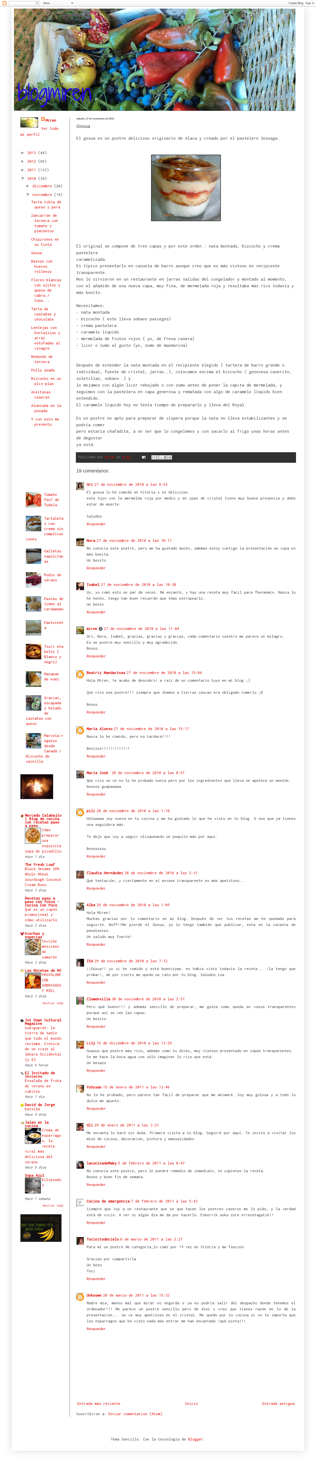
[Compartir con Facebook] (166, 457)
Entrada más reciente (98, 1403)
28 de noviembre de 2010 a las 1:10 (133, 810)
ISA (90, 961)
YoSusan (94, 1087)
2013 (32, 152)
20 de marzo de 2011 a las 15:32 (136, 1295)
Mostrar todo (53, 1003)
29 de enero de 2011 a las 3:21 (126, 1125)
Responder (96, 524)
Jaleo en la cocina (37, 1124)
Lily (91, 1043)
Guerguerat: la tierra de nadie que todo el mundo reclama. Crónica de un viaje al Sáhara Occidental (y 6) (43, 1044)
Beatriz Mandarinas (106, 672)
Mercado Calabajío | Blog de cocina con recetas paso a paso (43, 820)
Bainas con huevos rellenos (42, 266)
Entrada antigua (278, 1403)
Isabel (93, 584)
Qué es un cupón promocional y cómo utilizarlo (41, 914)
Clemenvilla (98, 999)
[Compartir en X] (162, 457)
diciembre (43, 186)
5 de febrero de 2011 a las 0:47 (151, 1163)
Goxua (36, 253)
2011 (32, 170)
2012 (32, 161)
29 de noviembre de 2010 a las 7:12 (130, 961)
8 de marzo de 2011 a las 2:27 (151, 1239)
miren (92, 628)
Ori (90, 484)
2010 (32, 178)
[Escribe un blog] (157, 457)
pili (91, 810)
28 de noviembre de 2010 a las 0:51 (148, 772)
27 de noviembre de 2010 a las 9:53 (130, 484)
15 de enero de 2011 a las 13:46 (136, 1087)
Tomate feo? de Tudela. (51, 499)
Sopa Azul (34, 1175)
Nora (91, 540)
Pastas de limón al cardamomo (53, 603)
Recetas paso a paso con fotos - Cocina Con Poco (42, 901)
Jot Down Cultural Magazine (43, 1022)
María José (98, 772)
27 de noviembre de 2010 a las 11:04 (141, 628)
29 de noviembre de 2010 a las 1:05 (133, 905)
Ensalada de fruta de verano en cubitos (43, 1085)
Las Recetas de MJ (43, 970)
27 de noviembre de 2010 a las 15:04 (164, 672)
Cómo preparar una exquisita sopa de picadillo (43, 840)
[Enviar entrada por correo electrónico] (144, 457)
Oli (90, 1125)
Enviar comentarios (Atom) (135, 1413)
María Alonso (99, 728)
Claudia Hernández (105, 873)
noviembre (43, 194)
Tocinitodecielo (103, 1239)
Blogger (195, 1439)
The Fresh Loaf (40, 864)
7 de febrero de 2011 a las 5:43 (164, 1201)
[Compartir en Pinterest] (170, 457)
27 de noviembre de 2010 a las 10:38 (138, 584)
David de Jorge (40, 1104)
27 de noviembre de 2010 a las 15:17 (151, 728)
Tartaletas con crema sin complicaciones (44, 528)
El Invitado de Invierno (40, 1074)
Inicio (191, 1403)
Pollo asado (43, 370)
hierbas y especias (34, 935)
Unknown (94, 1295)
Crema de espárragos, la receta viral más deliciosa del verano (43, 1146)
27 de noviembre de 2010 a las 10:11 (134, 540)
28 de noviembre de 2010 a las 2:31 (161, 873)
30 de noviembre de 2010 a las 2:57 (148, 999)
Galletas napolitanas (53, 556)
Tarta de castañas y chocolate (43, 314)
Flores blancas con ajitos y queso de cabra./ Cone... (46, 290)
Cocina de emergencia (108, 1201)
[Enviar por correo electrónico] (153, 457)
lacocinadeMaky (102, 1163)
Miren (51, 120)
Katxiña (32, 1109)
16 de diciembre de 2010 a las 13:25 (134, 1043)
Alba (91, 905)
